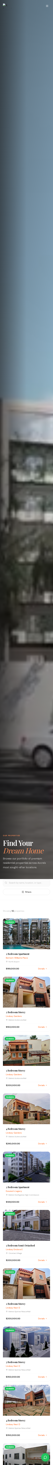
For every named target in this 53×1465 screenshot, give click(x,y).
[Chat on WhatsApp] (45, 1457)
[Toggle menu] (47, 6)
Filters (28, 892)
